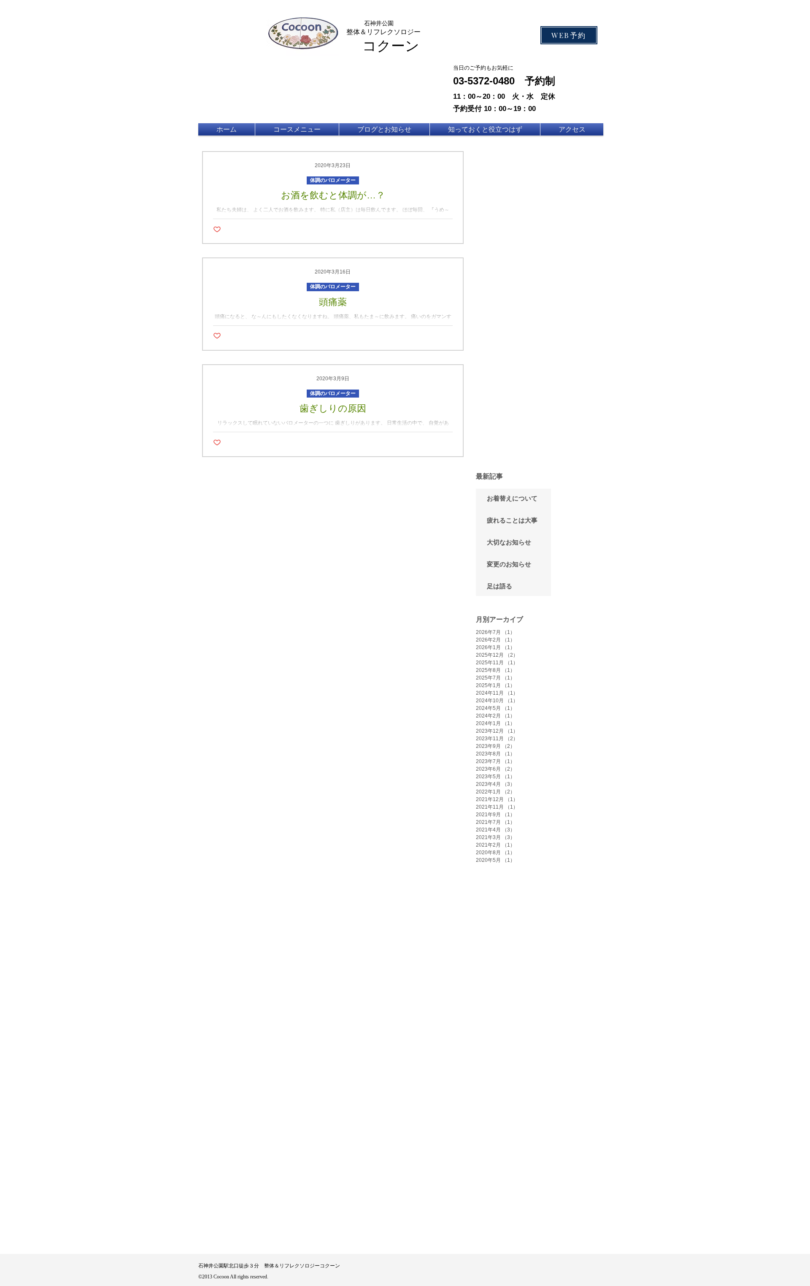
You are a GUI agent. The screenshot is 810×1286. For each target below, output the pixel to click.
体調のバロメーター (333, 180)
